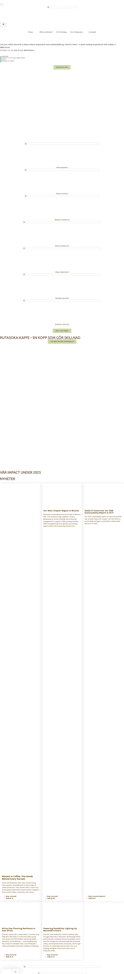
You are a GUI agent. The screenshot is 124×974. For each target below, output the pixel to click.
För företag (61, 32)
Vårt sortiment (45, 32)
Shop (30, 32)
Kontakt (92, 32)
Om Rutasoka (76, 32)
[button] (1, 4)
